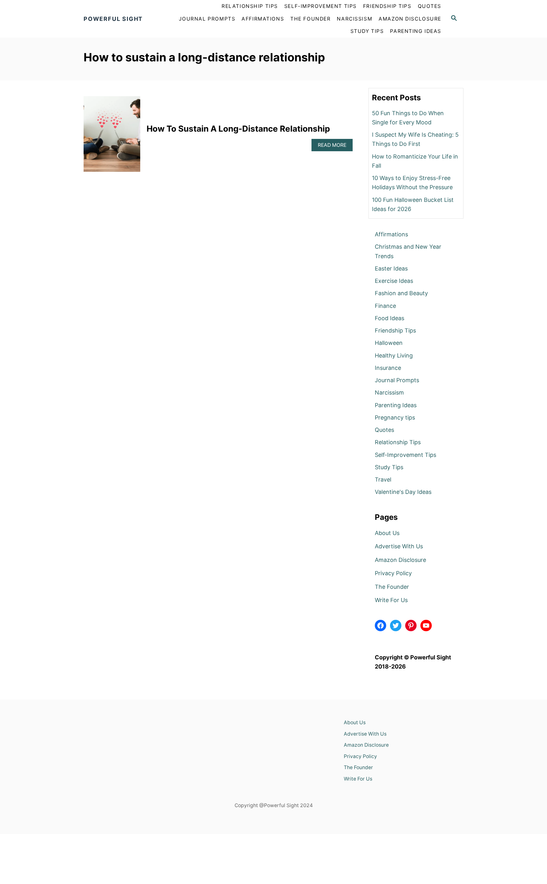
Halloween (389, 342)
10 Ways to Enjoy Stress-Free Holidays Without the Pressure (412, 182)
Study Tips (389, 467)
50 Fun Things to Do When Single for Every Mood (408, 118)
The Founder (392, 586)
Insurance (388, 367)
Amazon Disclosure (400, 560)
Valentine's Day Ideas (403, 492)
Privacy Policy (393, 573)
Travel (383, 479)
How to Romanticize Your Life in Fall (415, 161)
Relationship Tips (398, 442)
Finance (385, 305)
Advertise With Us (399, 546)
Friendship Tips (395, 330)
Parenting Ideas (396, 405)
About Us (387, 533)
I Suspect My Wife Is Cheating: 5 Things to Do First (415, 139)
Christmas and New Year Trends (408, 251)
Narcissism (389, 392)
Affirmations (391, 234)
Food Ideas (389, 318)
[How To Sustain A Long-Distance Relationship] (112, 136)
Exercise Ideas (394, 280)
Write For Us (391, 600)
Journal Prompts (397, 380)
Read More (335, 145)
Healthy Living (394, 355)
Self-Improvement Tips (405, 454)
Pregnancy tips (395, 417)
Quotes (384, 429)
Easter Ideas (391, 268)
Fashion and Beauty (401, 293)
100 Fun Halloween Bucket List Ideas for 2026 (413, 204)
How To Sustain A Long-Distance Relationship (238, 129)
